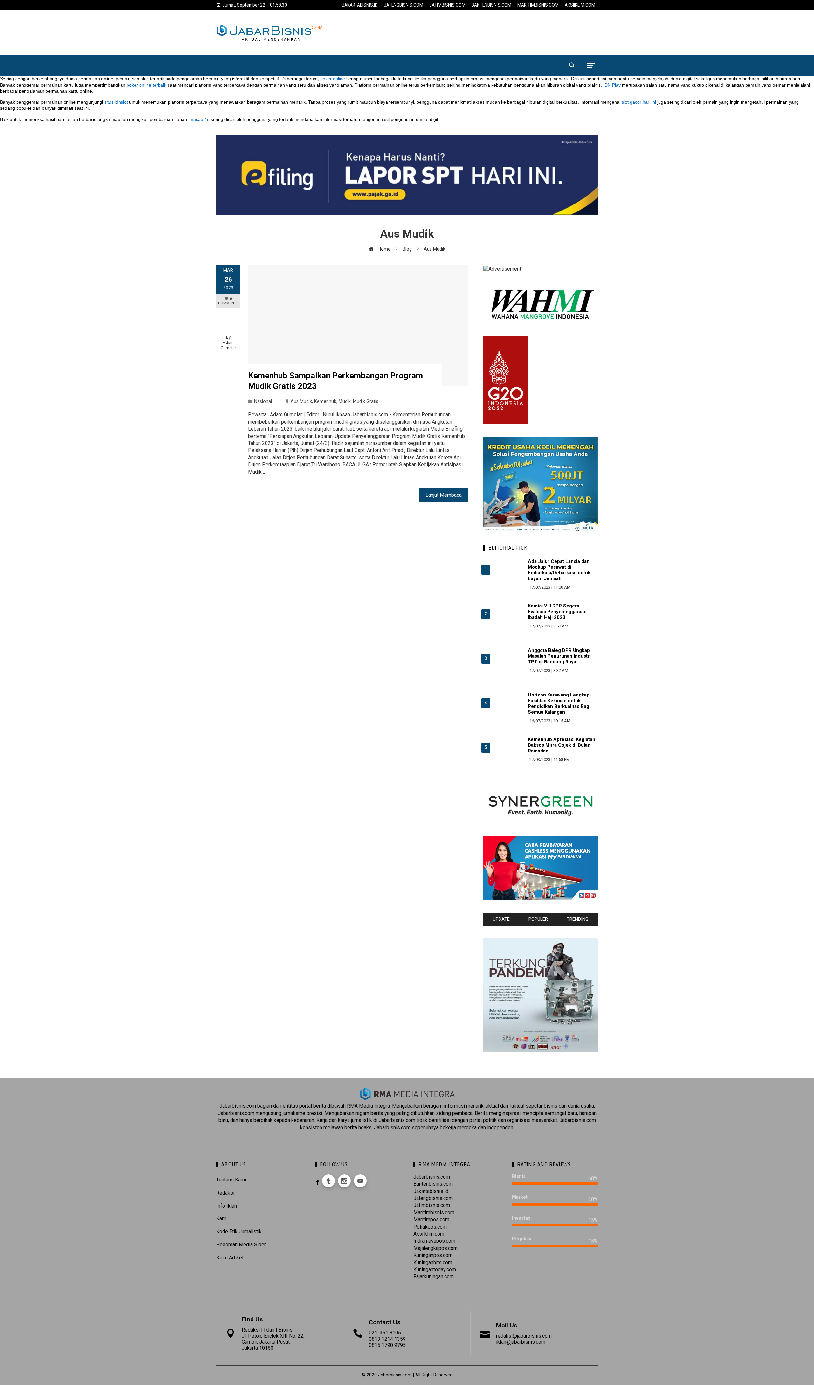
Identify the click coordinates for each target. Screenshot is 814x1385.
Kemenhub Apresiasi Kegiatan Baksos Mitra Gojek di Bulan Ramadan (561, 745)
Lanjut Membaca (443, 495)
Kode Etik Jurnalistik (239, 1232)
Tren (464, 50)
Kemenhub (325, 401)
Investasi (397, 50)
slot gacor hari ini (639, 102)
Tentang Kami (231, 1180)
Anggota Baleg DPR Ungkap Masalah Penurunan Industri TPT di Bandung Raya (559, 656)
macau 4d (200, 119)
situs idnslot (116, 102)
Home (228, 50)
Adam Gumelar (228, 345)
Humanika (496, 50)
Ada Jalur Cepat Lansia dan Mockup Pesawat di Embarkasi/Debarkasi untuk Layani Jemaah (559, 569)
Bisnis (324, 50)
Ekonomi (293, 50)
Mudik (345, 401)
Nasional (263, 401)
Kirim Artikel (229, 1258)
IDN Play (612, 84)
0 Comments (228, 301)
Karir (221, 1218)
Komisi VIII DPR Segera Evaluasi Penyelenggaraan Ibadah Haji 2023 (557, 611)
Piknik (231, 80)
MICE (527, 50)
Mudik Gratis (365, 401)
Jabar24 (258, 50)
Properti (434, 50)
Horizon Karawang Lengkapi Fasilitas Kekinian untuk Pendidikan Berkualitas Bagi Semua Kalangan (559, 703)
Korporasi (358, 50)
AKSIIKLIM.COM (580, 5)
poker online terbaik (146, 84)
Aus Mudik (301, 401)
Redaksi (225, 1193)
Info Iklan (226, 1206)
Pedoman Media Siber (241, 1245)
